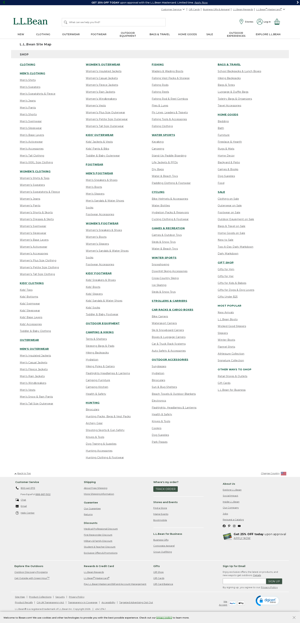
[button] (267, 600)
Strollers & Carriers (169, 300)
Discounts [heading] (90, 523)
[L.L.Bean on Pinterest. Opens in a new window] (229, 525)
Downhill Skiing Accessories (170, 271)
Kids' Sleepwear (30, 310)
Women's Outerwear (103, 64)
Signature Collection (231, 360)
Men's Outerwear (34, 348)
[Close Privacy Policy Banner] (294, 618)
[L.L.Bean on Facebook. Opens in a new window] (224, 525)
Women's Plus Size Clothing (38, 260)
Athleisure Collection (231, 353)
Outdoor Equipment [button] (128, 34)
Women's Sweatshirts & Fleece (40, 191)
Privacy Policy (269, 587)
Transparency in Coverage (82, 602)
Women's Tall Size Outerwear (105, 126)
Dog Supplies (160, 435)
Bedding (223, 121)
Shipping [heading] (90, 482)
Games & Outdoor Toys (167, 235)
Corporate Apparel (164, 545)
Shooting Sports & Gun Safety (105, 430)
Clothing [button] (43, 34)
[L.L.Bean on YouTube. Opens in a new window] (239, 525)
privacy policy (164, 617)
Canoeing (158, 148)
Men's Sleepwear (31, 128)
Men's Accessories (32, 148)
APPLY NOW (242, 538)
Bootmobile (160, 520)
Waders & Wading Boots (167, 71)
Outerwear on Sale (230, 205)
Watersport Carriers (164, 323)
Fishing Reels (160, 91)
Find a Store (160, 508)
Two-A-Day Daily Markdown (235, 246)
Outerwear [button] (71, 34)
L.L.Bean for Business (232, 389)
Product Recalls (24, 602)
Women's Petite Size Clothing (39, 267)
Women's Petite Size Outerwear (107, 119)
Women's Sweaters (32, 184)
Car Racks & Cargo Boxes (172, 309)
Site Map (20, 596)
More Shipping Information (99, 494)
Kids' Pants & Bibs (97, 148)
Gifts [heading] (156, 566)
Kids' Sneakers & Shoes (101, 280)
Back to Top (24, 473)
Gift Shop (226, 262)
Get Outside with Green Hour (31, 578)
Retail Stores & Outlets (232, 376)
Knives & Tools (95, 437)
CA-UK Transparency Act (50, 602)
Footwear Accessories (100, 214)
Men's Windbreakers (33, 383)
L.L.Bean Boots (228, 319)
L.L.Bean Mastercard (96, 578)
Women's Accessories (34, 253)
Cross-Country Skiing (165, 278)
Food (221, 183)
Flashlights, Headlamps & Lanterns (174, 407)
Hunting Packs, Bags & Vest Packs (108, 416)
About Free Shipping (95, 488)
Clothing (27, 64)
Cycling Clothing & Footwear (170, 219)
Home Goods (228, 114)
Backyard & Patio (229, 162)
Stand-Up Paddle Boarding (169, 155)
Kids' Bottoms (29, 296)
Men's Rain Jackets (32, 376)
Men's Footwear (99, 173)
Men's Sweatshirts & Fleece (37, 93)
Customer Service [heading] (27, 482)
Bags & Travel (229, 64)
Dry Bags (158, 169)
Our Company (231, 507)
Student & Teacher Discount (99, 546)
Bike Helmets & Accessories (170, 198)
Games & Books (228, 169)
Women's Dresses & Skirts (37, 219)
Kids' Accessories (31, 324)
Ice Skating (159, 285)
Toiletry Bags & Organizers (235, 98)
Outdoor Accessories (170, 359)
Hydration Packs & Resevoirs (170, 212)
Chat (23, 499)
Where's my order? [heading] (165, 482)
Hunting (93, 402)
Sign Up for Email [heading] (234, 566)
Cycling (158, 192)
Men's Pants (28, 107)
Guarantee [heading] (91, 502)
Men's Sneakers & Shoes (101, 180)
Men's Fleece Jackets (34, 369)
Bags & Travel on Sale (231, 226)
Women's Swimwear (33, 226)
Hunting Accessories (99, 450)
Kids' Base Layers (31, 317)
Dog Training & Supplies (101, 443)
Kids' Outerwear (100, 135)
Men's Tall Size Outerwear (36, 403)
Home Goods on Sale (231, 233)
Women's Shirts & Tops (34, 178)
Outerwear (29, 340)
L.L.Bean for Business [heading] (167, 533)
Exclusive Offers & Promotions (100, 552)
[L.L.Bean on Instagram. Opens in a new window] (234, 525)
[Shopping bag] (278, 21)
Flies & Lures (160, 105)
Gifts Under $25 (228, 296)
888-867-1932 (43, 494)
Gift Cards (194, 9)
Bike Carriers (160, 316)
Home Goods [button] (187, 34)
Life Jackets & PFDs (165, 162)
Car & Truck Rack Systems (169, 343)
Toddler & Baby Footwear (102, 314)
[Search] (66, 22)
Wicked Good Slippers (232, 326)
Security (60, 596)
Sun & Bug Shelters (164, 387)
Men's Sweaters (30, 87)
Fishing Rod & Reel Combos (170, 98)
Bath (221, 128)
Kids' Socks (93, 307)
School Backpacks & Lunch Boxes (239, 71)
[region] (150, 2)
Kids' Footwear (99, 273)
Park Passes (160, 441)
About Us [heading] (229, 483)
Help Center (28, 512)
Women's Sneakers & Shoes (104, 230)
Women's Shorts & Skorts (36, 212)
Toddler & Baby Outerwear (103, 155)
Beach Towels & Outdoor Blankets (174, 393)
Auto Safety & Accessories (169, 350)
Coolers (156, 428)
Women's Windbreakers (101, 98)
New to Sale (226, 239)
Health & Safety (96, 393)
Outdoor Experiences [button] (236, 34)
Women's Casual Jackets (102, 78)
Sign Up (274, 581)
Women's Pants (30, 205)
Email (24, 506)
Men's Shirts (28, 80)
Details (257, 575)
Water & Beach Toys (165, 176)
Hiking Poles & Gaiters (100, 366)
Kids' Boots (93, 287)
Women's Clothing (35, 171)
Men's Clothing (32, 73)
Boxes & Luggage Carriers (168, 337)
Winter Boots (226, 339)
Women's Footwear (102, 223)
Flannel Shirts (226, 346)
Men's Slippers (95, 193)
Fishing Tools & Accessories (169, 119)
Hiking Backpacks (97, 352)
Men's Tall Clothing (32, 155)
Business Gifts (160, 539)
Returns (88, 514)
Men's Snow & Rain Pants (36, 396)
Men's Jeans (28, 100)
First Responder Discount (98, 534)
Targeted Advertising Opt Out (136, 602)
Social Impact (230, 495)
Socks (89, 207)
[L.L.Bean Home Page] (31, 22)
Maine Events (160, 514)
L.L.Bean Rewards (243, 9)
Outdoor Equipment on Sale (236, 219)
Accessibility (108, 602)
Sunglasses (159, 366)
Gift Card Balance (163, 584)
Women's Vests (96, 105)
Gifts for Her (226, 276)
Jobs (225, 513)
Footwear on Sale (229, 212)
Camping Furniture (98, 380)
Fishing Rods (160, 84)
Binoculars (92, 409)
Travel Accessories (229, 105)
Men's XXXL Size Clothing (36, 162)
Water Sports (163, 135)
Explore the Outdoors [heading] (28, 566)
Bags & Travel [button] (159, 34)
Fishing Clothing (162, 126)
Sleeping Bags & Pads (100, 345)
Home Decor (226, 155)
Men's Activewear (31, 141)
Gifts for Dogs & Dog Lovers (236, 289)
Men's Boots (94, 187)
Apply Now (201, 2)
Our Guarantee (92, 508)
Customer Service (171, 9)
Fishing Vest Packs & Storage (171, 78)
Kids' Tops (26, 289)
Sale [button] (209, 34)
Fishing (158, 64)
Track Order (166, 489)
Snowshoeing (160, 264)
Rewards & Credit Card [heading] (99, 566)
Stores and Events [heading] (165, 502)
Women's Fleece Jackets (102, 84)
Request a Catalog (233, 519)
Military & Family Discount (98, 540)
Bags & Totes (226, 84)
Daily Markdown (228, 253)
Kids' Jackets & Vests (99, 141)
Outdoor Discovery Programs (31, 572)
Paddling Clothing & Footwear (171, 183)
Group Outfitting (162, 551)
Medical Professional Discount (101, 528)
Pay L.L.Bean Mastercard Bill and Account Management (115, 584)
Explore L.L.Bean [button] (268, 34)
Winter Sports (164, 257)
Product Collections (40, 596)
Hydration (92, 359)
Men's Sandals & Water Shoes (105, 200)
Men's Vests (27, 389)
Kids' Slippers (94, 293)
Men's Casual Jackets (33, 362)
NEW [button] (21, 34)
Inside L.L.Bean (231, 501)
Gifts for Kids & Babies (232, 283)
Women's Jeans (30, 198)
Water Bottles (161, 205)
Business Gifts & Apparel (216, 9)
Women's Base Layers (34, 239)
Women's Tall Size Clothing (37, 274)
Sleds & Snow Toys (164, 241)
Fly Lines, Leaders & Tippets (170, 112)
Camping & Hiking (100, 332)
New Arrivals (226, 312)
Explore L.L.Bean (232, 489)
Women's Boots (96, 236)
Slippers (223, 333)
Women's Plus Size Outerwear (105, 112)
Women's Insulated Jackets (104, 71)
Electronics (159, 400)
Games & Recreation (168, 228)
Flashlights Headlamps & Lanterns (108, 373)
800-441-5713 (28, 488)
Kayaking (158, 141)
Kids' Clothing (32, 283)
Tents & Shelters (96, 339)
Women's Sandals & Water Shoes (107, 250)
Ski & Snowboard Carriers (168, 330)
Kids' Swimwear (30, 303)
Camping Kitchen (97, 387)
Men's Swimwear (31, 121)
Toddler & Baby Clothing (35, 331)
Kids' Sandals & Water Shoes (104, 300)
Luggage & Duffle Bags (233, 91)
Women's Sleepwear (33, 233)
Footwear (94, 164)
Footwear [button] (98, 34)
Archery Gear (94, 423)
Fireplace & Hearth (230, 141)
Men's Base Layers (32, 135)
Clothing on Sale (228, 198)
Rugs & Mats (226, 148)
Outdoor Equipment (103, 323)
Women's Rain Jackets (100, 91)
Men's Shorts (28, 114)
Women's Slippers (97, 243)
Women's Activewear (33, 246)
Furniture (224, 135)
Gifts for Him (226, 269)
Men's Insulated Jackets (35, 355)
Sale (221, 192)
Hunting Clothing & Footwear (105, 457)
